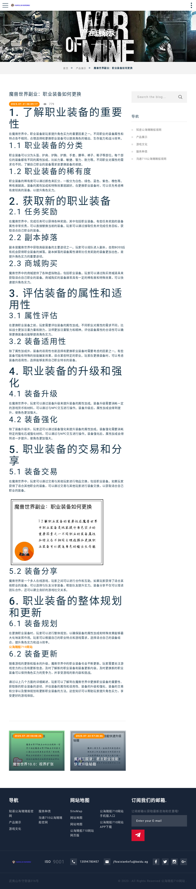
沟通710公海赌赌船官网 (151, 158)
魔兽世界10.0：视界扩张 (33, 764)
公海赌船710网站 (173, 881)
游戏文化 (142, 144)
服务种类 (142, 151)
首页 (65, 68)
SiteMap (76, 811)
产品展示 (81, 68)
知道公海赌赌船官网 (149, 129)
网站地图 (76, 817)
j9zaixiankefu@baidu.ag (130, 861)
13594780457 (89, 861)
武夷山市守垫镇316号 (24, 881)
